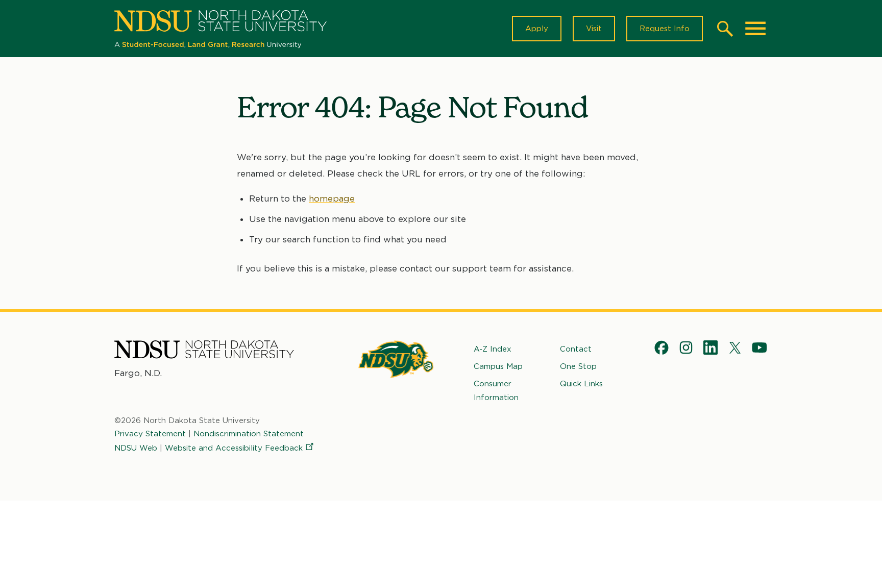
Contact (576, 349)
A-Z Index (492, 349)
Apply (536, 28)
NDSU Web (135, 448)
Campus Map (498, 366)
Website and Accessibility (234, 448)
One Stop (578, 366)
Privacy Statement (150, 433)
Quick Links (581, 383)
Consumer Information (496, 390)
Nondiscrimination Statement (248, 433)
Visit (594, 28)
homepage (332, 198)
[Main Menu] (755, 28)
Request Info (665, 28)
